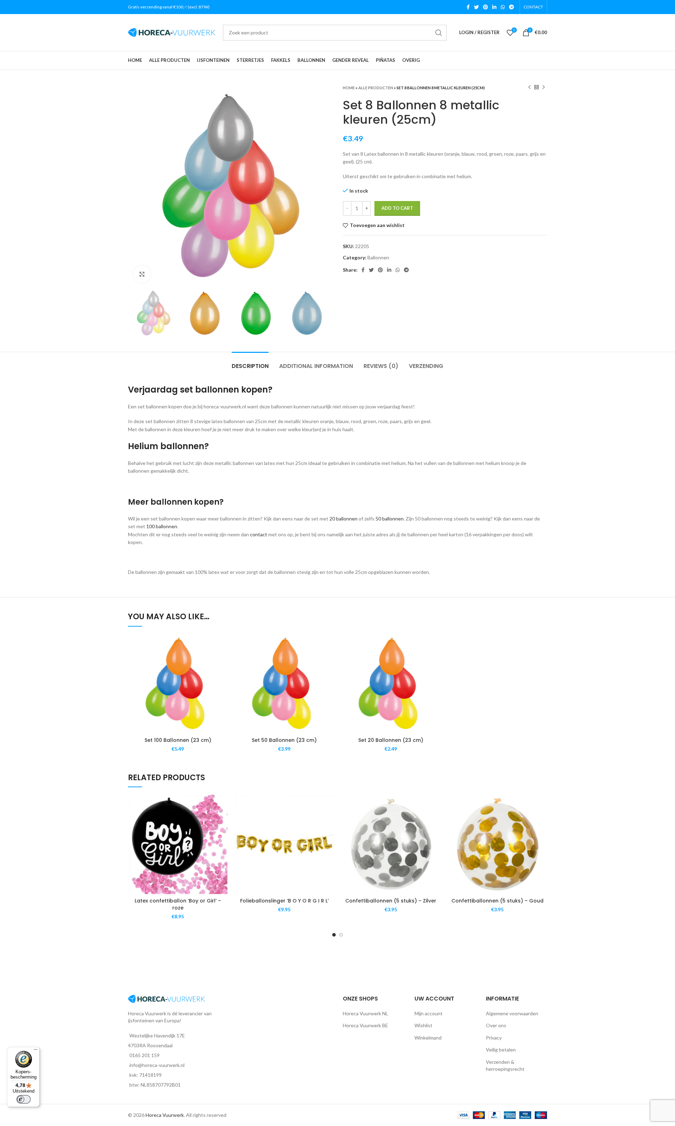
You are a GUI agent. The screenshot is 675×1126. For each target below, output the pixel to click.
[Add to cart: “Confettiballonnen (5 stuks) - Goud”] (542, 822)
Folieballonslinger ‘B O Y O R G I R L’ (284, 900)
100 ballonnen (161, 526)
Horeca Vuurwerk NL (365, 1013)
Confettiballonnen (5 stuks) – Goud (497, 900)
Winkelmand (428, 1038)
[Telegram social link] (511, 7)
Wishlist (423, 1025)
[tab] (250, 362)
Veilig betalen (501, 1050)
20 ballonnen (343, 519)
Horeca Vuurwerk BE (365, 1025)
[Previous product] (529, 87)
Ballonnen (378, 257)
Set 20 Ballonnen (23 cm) (390, 740)
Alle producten (375, 87)
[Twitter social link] (476, 7)
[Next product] (543, 87)
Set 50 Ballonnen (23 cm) (284, 740)
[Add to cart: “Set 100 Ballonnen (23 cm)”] (222, 661)
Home (349, 87)
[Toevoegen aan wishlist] (222, 645)
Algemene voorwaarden (512, 1013)
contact (258, 534)
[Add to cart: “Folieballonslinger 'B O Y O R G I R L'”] (329, 822)
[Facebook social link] (468, 7)
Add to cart (397, 208)
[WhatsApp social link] (503, 7)
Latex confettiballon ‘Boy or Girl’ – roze (178, 904)
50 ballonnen (389, 519)
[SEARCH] (439, 33)
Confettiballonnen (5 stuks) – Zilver (390, 900)
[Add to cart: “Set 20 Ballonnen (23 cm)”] (435, 661)
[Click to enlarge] (142, 274)
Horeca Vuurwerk (165, 1115)
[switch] (24, 1099)
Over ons (496, 1025)
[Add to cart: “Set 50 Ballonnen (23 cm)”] (329, 661)
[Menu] (35, 1051)
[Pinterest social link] (485, 7)
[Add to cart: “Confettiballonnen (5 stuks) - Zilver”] (435, 822)
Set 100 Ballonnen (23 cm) (177, 740)
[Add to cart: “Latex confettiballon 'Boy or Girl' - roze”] (222, 822)
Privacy (494, 1038)
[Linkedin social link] (494, 7)
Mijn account (428, 1013)
